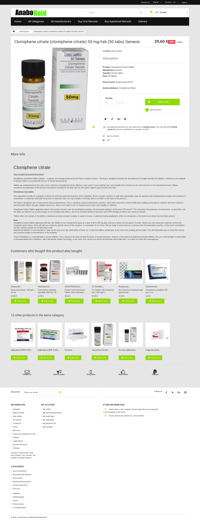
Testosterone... (44, 286)
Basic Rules (123, 374)
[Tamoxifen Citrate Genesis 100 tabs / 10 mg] (104, 335)
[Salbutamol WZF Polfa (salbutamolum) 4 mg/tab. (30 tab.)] (23, 335)
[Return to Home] (13, 31)
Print (108, 140)
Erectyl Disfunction (20, 485)
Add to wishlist (155, 110)
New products (18, 413)
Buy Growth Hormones (22, 482)
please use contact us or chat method (129, 416)
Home (17, 21)
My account (48, 405)
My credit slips (48, 416)
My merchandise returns (52, 413)
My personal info (49, 423)
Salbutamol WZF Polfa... (21, 350)
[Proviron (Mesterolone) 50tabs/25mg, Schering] (77, 335)
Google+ (118, 119)
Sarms (15, 500)
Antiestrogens (18, 497)
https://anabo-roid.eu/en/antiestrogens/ (29, 174)
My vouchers (48, 427)
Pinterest (125, 119)
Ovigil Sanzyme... (153, 350)
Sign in (184, 2)
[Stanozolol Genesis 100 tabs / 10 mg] (23, 271)
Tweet (105, 119)
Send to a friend (113, 136)
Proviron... (69, 350)
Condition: (107, 51)
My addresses (48, 420)
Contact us (145, 2)
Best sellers (17, 416)
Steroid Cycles (59, 374)
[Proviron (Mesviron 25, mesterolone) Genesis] (131, 335)
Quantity (108, 98)
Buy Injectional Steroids (118, 21)
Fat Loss (16, 489)
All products (18, 478)
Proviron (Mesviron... (128, 350)
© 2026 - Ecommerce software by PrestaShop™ (29, 517)
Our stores (17, 420)
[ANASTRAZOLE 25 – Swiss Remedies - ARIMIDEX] (77, 271)
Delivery (142, 21)
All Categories (36, 21)
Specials (16, 409)
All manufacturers (61, 21)
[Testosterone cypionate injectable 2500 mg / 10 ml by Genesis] (50, 271)
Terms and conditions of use (24, 434)
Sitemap (16, 448)
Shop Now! (91, 374)
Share (112, 119)
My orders (47, 409)
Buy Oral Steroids (88, 21)
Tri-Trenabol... (98, 286)
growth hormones (20, 444)
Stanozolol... (16, 286)
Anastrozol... (124, 286)
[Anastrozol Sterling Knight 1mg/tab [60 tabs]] (131, 271)
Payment (155, 374)
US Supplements (19, 508)
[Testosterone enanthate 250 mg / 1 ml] (158, 271)
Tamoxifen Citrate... (100, 350)
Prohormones (18, 504)
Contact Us (27, 374)
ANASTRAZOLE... (73, 286)
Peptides (16, 493)
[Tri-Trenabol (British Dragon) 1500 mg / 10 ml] (104, 271)
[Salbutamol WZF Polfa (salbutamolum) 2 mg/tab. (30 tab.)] (50, 335)
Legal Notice (18, 441)
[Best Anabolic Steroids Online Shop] (35, 12)
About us (16, 430)
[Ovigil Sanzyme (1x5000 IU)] (158, 335)
